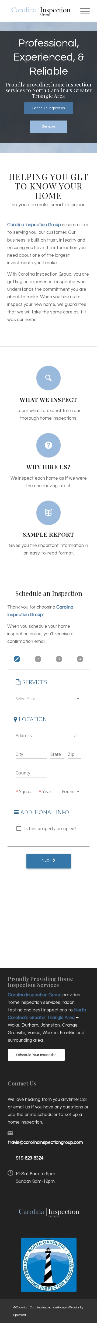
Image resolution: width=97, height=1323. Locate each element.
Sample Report (48, 534)
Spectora (19, 1315)
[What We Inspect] (48, 378)
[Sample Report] (48, 512)
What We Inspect (48, 399)
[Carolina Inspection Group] (40, 11)
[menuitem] (82, 11)
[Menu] (82, 11)
